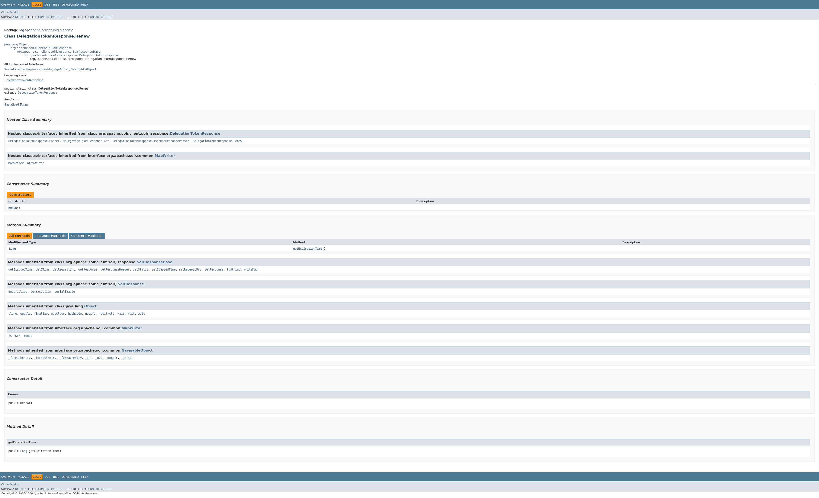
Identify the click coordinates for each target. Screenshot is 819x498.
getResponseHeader (114, 269)
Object (90, 306)
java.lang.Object (16, 44)
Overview (8, 4)
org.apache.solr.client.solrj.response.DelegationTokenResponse (71, 55)
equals (25, 313)
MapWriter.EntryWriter (26, 163)
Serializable (14, 69)
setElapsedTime (164, 269)
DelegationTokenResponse (23, 80)
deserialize (17, 291)
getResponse (87, 269)
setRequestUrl (190, 269)
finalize (41, 313)
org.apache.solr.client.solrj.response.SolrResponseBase (58, 51)
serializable (64, 291)
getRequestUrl (64, 269)
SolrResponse (131, 284)
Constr (43, 17)
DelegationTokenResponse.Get (86, 141)
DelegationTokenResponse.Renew (217, 141)
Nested (20, 17)
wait (121, 313)
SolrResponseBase (154, 262)
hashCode (75, 313)
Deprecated (70, 4)
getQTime (42, 269)
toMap (28, 335)
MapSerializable (39, 69)
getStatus (140, 269)
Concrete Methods (86, 235)
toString (233, 269)
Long (12, 248)
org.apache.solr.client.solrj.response (46, 30)
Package (23, 4)
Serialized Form (16, 104)
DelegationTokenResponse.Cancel (34, 141)
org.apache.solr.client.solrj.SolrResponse (41, 48)
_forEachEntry (19, 357)
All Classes (10, 11)
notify (90, 313)
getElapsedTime (20, 269)
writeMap (250, 269)
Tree (56, 4)
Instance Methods (50, 235)
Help (84, 4)
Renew (12, 207)
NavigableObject (83, 69)
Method (56, 17)
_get (88, 357)
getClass (58, 313)
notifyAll (106, 313)
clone (12, 313)
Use (47, 4)
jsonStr (14, 335)
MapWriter (61, 69)
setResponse (214, 269)
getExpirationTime (307, 248)
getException (40, 291)
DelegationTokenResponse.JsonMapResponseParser (150, 141)
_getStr (112, 357)
